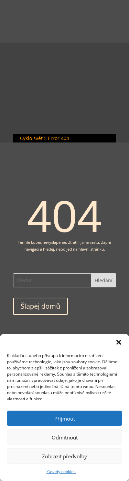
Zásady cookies (61, 471)
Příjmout (64, 418)
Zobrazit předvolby (64, 456)
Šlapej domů (40, 306)
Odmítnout (65, 437)
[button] (118, 342)
